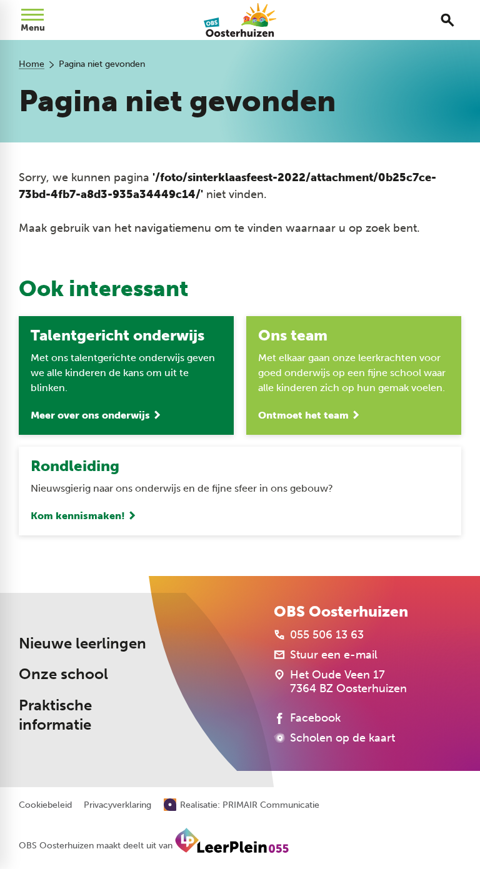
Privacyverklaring (117, 805)
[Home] (240, 20)
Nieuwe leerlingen (82, 643)
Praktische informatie (55, 715)
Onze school (63, 674)
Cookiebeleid (45, 805)
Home (31, 64)
